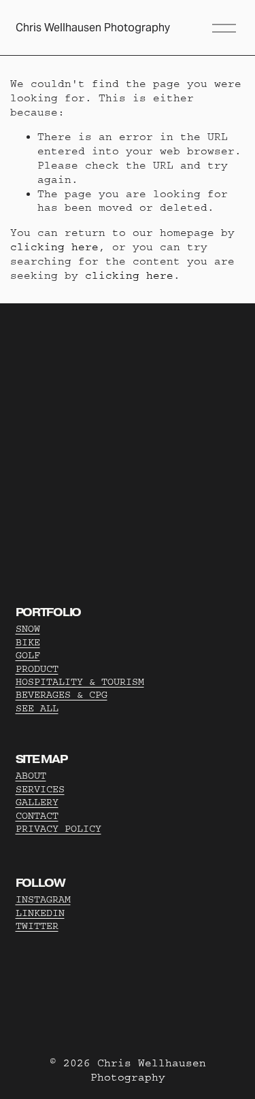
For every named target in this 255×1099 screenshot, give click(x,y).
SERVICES (40, 789)
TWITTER (37, 926)
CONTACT (37, 816)
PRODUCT (37, 669)
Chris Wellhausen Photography (93, 27)
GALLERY (37, 802)
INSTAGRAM (43, 899)
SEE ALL (37, 708)
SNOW (28, 629)
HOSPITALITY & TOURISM (80, 682)
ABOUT (31, 775)
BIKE (28, 642)
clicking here (54, 247)
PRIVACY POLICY (58, 828)
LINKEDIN (40, 913)
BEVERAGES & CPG (61, 694)
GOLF (28, 655)
